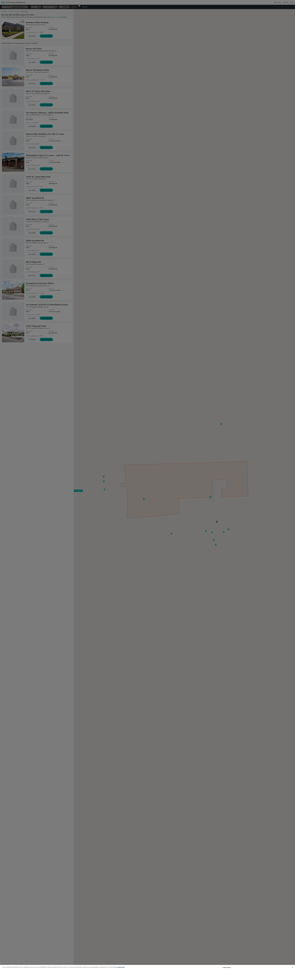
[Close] (292, 967)
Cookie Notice (120, 967)
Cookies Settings (226, 967)
